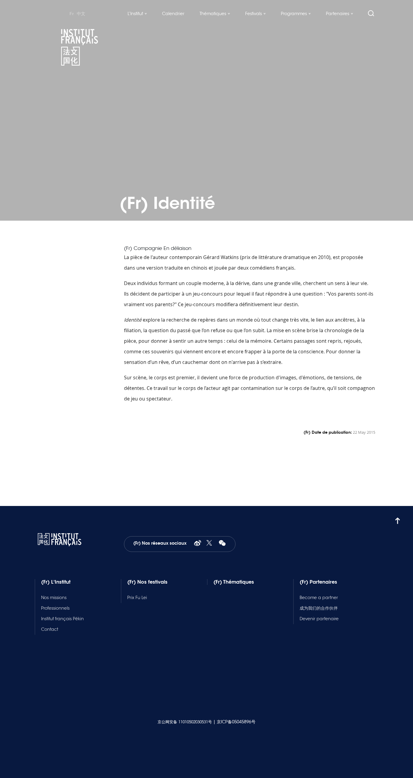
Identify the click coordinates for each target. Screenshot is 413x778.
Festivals (253, 13)
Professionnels (55, 608)
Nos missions (54, 597)
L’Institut (135, 13)
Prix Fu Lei (137, 597)
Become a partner (319, 597)
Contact (49, 629)
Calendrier (173, 13)
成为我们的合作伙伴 (319, 608)
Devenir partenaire (319, 618)
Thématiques (213, 13)
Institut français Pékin (62, 618)
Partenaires (337, 13)
